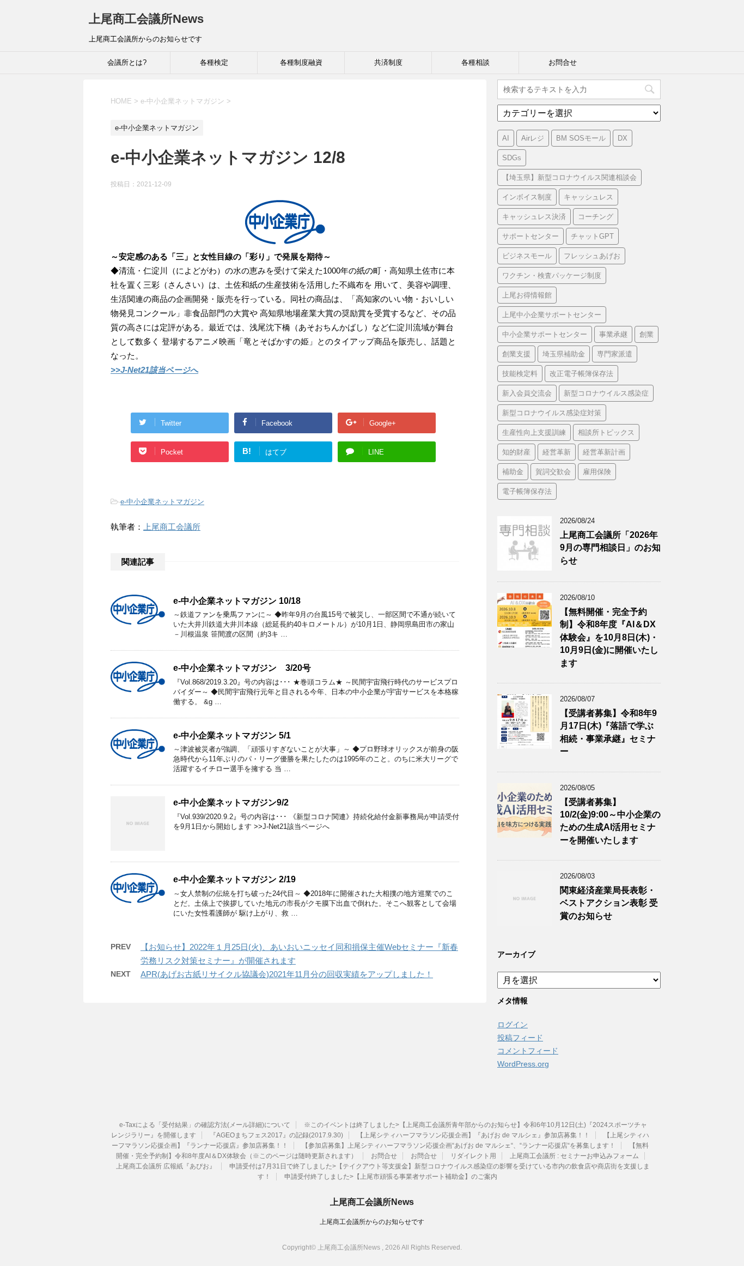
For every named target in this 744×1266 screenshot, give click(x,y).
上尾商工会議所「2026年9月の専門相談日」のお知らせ (610, 547)
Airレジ (532, 138)
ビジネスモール (527, 256)
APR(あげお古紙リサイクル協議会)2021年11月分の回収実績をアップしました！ (287, 974)
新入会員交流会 (527, 393)
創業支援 (516, 354)
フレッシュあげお (592, 256)
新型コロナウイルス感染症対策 (551, 413)
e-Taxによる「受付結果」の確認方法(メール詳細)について (204, 1125)
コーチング (595, 217)
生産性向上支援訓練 (534, 432)
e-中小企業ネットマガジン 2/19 (234, 879)
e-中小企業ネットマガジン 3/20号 (242, 668)
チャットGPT (592, 236)
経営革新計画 (604, 452)
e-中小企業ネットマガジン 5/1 (232, 735)
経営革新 (556, 452)
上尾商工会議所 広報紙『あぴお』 (166, 1166)
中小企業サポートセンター (544, 334)
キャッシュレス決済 (534, 217)
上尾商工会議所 (171, 526)
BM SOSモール (581, 138)
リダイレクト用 (473, 1156)
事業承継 (613, 334)
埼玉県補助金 (563, 354)
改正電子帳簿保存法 (581, 373)
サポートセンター (530, 236)
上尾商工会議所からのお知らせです (372, 1222)
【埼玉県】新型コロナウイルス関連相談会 (569, 177)
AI (505, 138)
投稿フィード (520, 1037)
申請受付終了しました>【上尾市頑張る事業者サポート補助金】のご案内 (390, 1176)
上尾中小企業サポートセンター (551, 315)
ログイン (512, 1024)
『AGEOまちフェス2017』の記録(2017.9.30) (276, 1135)
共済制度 (388, 62)
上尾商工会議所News (146, 19)
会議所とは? (127, 62)
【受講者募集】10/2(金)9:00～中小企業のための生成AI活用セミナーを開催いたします (610, 821)
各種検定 (214, 62)
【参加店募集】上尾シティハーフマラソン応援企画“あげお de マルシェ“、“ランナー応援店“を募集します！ (458, 1145)
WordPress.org (523, 1063)
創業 (646, 334)
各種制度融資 (301, 62)
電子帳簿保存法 (527, 491)
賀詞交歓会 (553, 472)
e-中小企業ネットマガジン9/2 (231, 802)
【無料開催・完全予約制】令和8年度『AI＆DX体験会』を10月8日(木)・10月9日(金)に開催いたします (609, 637)
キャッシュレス (588, 197)
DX (622, 138)
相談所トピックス (606, 432)
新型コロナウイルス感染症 (606, 393)
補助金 (512, 472)
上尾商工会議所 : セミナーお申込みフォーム (574, 1156)
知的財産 (516, 452)
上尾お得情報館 (527, 295)
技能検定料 (520, 373)
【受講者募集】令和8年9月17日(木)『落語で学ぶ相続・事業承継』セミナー (608, 732)
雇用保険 (597, 472)
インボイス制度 (527, 197)
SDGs (511, 158)
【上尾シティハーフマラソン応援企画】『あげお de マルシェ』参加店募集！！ (473, 1135)
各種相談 (475, 62)
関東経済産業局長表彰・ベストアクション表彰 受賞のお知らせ (609, 903)
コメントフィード (527, 1050)
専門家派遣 (614, 354)
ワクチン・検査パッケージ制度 (551, 275)
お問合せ (562, 62)
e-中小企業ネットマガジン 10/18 (237, 600)
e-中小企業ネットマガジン (162, 502)
